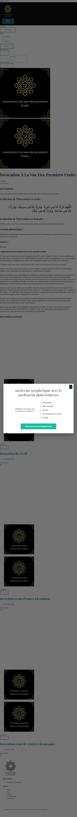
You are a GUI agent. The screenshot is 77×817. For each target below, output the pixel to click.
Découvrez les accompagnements (38, 426)
